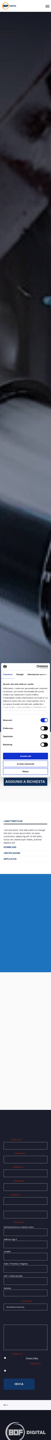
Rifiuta (25, 771)
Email (12, 1194)
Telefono (8, 1208)
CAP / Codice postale (13, 1276)
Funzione (14, 1180)
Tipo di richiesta (18, 1301)
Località (7, 1251)
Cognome (14, 1153)
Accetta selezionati (25, 764)
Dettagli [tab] (20, 674)
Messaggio (9, 1314)
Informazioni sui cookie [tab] (38, 674)
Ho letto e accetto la (22, 1358)
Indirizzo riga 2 (10, 1239)
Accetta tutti (25, 756)
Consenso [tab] (7, 674)
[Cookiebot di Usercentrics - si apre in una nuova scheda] (36, 666)
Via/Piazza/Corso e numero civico (19, 1227)
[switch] (44, 728)
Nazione (7, 1288)
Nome (12, 1139)
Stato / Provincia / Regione (16, 1263)
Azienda (13, 1166)
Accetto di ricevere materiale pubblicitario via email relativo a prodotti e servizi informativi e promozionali (25, 1370)
